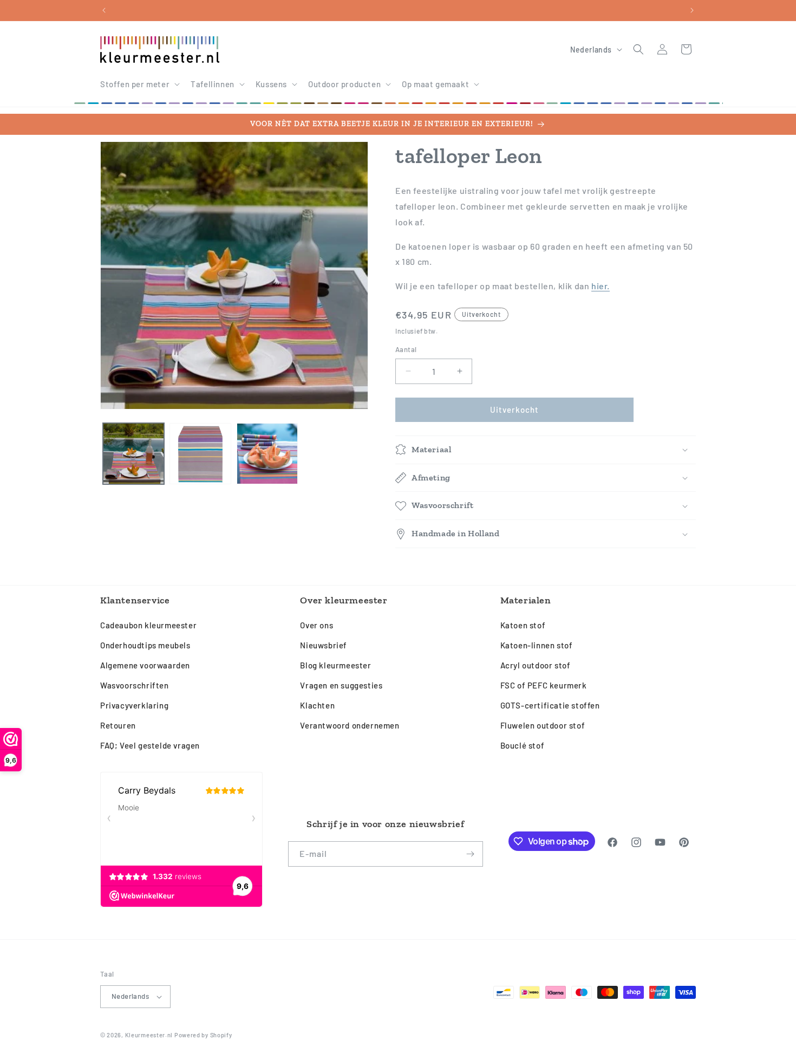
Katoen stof (523, 625)
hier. (600, 286)
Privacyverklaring (134, 705)
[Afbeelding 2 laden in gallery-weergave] (200, 453)
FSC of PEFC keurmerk (543, 685)
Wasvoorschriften (134, 685)
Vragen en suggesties (341, 685)
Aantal (405, 349)
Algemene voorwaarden (145, 665)
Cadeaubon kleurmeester (148, 625)
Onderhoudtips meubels (145, 645)
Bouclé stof (522, 745)
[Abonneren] (470, 854)
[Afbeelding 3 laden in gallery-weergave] (267, 453)
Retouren (118, 725)
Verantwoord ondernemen (349, 725)
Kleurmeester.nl (149, 1034)
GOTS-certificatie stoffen (550, 705)
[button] (139, 84)
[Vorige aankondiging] (104, 10)
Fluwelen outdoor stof (542, 725)
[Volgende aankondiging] (692, 10)
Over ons (316, 625)
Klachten (317, 705)
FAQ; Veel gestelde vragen (150, 745)
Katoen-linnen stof (536, 645)
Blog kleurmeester (335, 665)
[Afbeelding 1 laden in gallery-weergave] (133, 453)
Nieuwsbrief (323, 645)
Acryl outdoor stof (535, 665)
